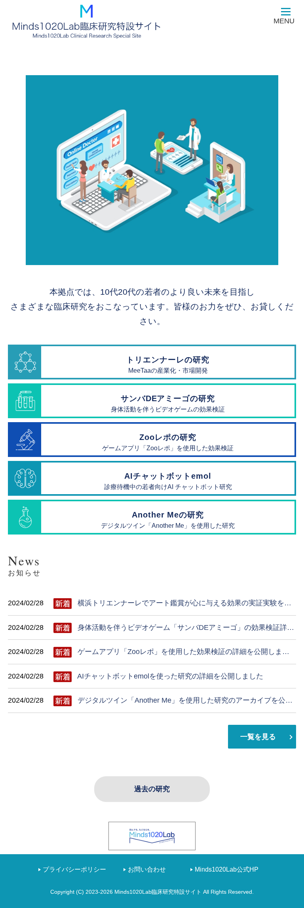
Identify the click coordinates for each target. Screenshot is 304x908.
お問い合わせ (147, 869)
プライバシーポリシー (74, 869)
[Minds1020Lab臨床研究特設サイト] (87, 22)
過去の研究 (152, 789)
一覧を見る (258, 737)
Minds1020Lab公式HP (226, 869)
